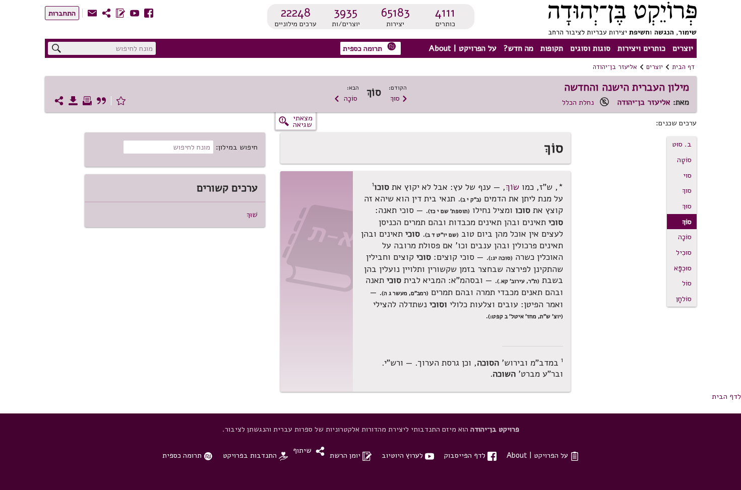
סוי (687, 175)
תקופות (551, 48)
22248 (296, 13)
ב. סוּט (682, 144)
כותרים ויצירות (641, 48)
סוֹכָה (345, 98)
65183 (395, 13)
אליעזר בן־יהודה (615, 67)
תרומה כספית (369, 47)
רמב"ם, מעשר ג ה (405, 293)
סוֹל (687, 283)
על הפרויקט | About (463, 48)
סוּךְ (399, 98)
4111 (445, 13)
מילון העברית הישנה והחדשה (626, 87)
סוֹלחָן (684, 299)
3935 (345, 13)
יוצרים (682, 48)
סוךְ (687, 190)
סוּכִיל (684, 252)
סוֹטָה (684, 160)
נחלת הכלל (578, 102)
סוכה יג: (500, 258)
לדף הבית (726, 396)
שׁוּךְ (252, 214)
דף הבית (683, 67)
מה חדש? (518, 48)
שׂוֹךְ (512, 187)
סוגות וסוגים (590, 48)
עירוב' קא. (512, 281)
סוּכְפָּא (683, 268)
